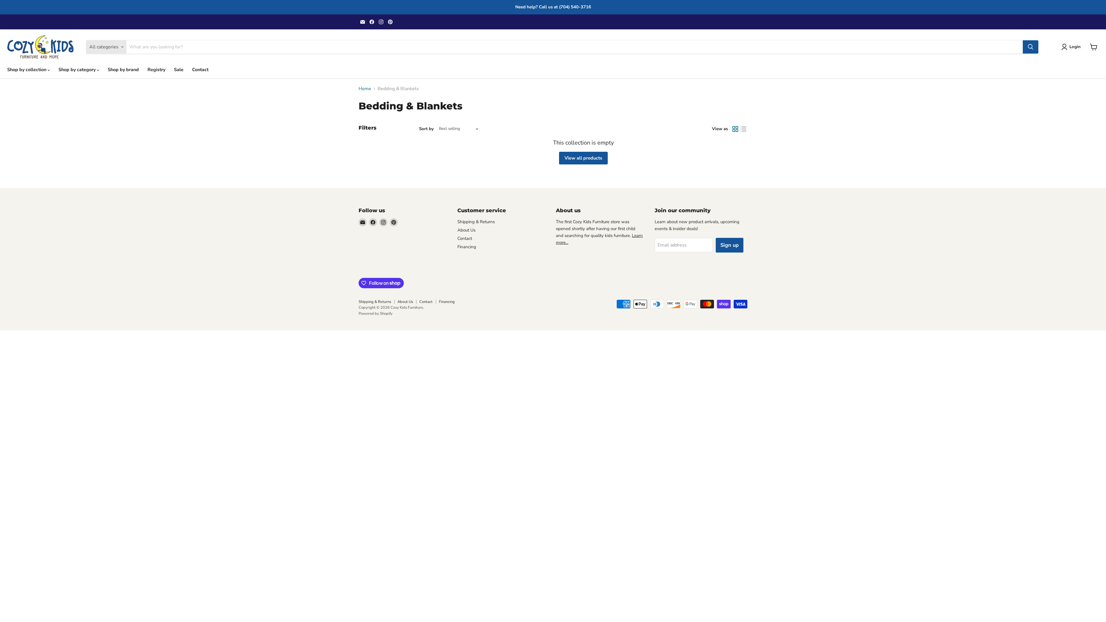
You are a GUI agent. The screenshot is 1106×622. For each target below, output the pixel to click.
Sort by (426, 128)
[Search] (1030, 47)
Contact (200, 70)
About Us (466, 230)
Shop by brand (123, 70)
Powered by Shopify (376, 313)
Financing (466, 247)
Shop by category (77, 70)
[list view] (743, 129)
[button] (1072, 46)
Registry (156, 70)
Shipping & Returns (476, 222)
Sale (178, 70)
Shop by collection (27, 70)
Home (365, 88)
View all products (583, 158)
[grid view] (735, 129)
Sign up (729, 245)
